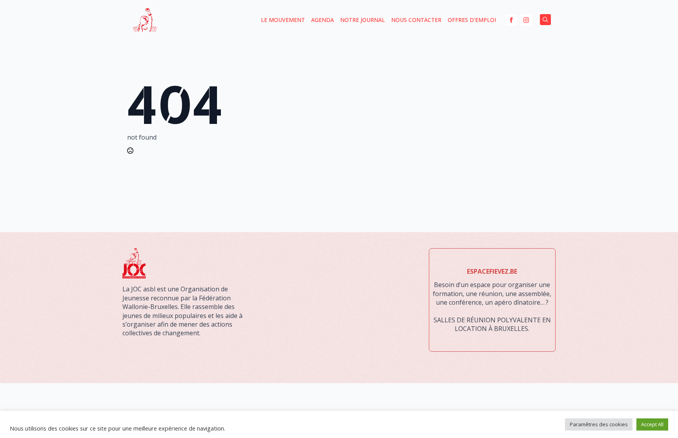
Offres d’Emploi (472, 20)
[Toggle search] (545, 19)
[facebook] (511, 20)
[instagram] (526, 20)
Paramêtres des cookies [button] (599, 424)
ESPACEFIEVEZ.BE (492, 271)
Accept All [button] (652, 424)
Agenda (322, 20)
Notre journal (362, 20)
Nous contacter (416, 20)
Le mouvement (283, 20)
